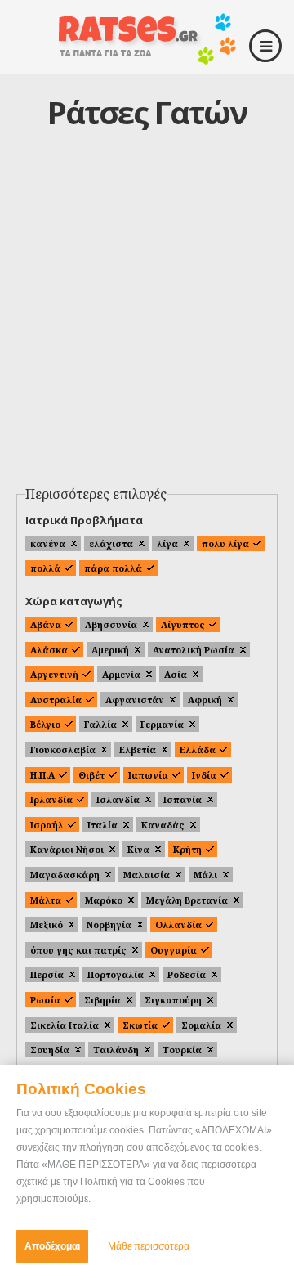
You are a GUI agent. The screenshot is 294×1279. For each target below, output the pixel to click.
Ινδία (204, 775)
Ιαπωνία (148, 775)
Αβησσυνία (111, 624)
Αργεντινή (54, 674)
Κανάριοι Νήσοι (67, 849)
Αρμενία (121, 674)
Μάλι (205, 874)
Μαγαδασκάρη (65, 874)
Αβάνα (45, 624)
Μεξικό (46, 924)
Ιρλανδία (51, 799)
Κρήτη (187, 849)
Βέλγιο (45, 724)
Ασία (175, 674)
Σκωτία (140, 1025)
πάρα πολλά (113, 568)
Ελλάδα (198, 749)
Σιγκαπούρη (173, 1000)
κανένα (47, 543)
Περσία (47, 974)
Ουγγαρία (173, 950)
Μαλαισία (146, 874)
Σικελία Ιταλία (64, 1025)
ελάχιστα (111, 543)
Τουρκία (182, 1049)
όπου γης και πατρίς (78, 950)
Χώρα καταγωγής (73, 601)
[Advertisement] (147, 324)
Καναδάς (163, 825)
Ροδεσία (186, 974)
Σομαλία (201, 1025)
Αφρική (205, 699)
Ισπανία (182, 799)
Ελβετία (137, 749)
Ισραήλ (47, 825)
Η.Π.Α (42, 775)
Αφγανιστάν (134, 699)
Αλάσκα (49, 650)
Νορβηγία (109, 924)
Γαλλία (100, 724)
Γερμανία (162, 724)
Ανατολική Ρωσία (193, 650)
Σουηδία (49, 1049)
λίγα (167, 543)
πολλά (45, 568)
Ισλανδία (118, 799)
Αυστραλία (56, 699)
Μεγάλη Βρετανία (187, 900)
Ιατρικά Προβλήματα (84, 520)
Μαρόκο (103, 900)
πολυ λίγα (225, 543)
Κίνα (138, 849)
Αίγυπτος (183, 624)
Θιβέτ (91, 775)
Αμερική (110, 650)
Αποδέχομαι (52, 1246)
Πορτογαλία (115, 974)
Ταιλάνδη (116, 1049)
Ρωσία (45, 1000)
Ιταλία (102, 825)
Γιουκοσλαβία (63, 749)
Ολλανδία (178, 924)
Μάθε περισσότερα (148, 1246)
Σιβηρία (102, 1000)
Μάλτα (45, 900)
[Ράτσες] (147, 58)
